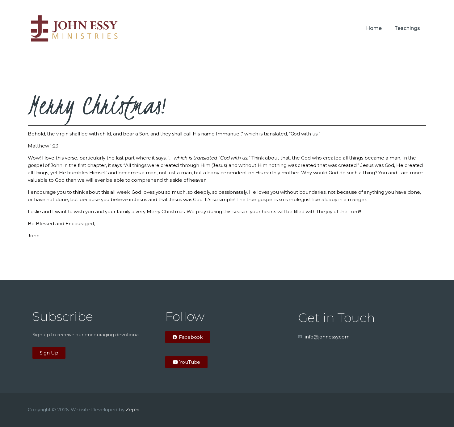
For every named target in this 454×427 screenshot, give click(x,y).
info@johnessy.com (327, 337)
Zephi (132, 409)
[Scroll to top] (438, 412)
